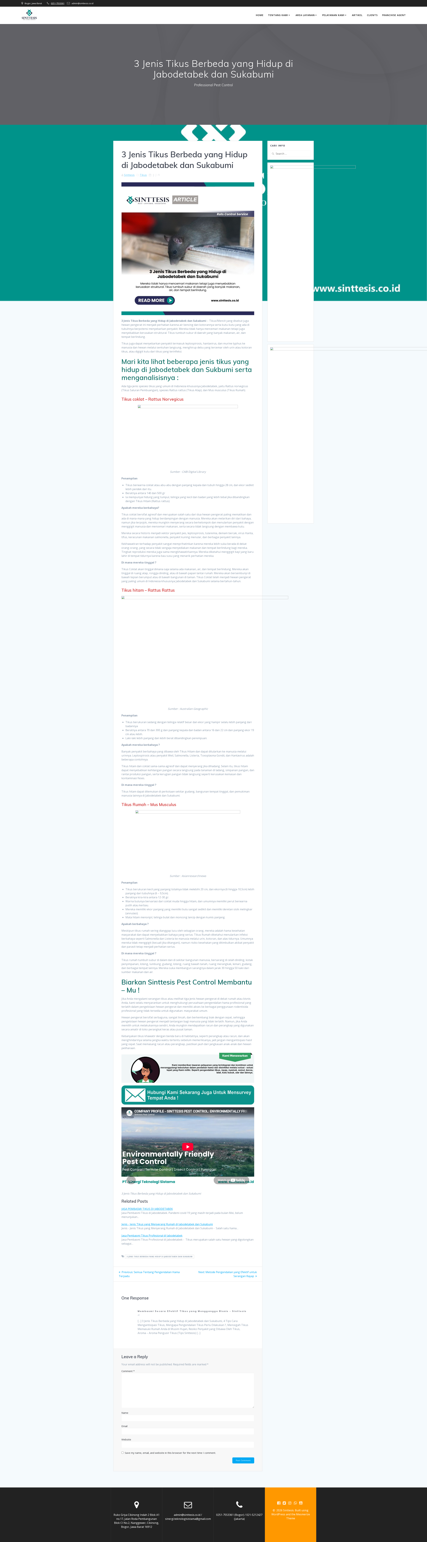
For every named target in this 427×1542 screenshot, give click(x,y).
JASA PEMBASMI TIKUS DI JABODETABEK (147, 1209)
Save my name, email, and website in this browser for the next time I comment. (170, 1452)
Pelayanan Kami (333, 15)
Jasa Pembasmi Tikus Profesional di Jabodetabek (151, 1235)
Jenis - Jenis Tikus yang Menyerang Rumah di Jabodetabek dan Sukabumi (167, 1224)
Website (126, 1439)
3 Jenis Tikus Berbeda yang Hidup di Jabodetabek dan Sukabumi (159, 1256)
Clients (372, 15)
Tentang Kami (278, 15)
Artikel (357, 15)
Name (124, 1412)
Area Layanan (305, 15)
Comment (128, 1371)
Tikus (143, 175)
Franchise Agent (394, 15)
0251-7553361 (57, 3)
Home (260, 15)
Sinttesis (129, 175)
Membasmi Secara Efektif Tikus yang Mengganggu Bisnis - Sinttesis (192, 1311)
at (139, 1314)
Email (124, 1426)
